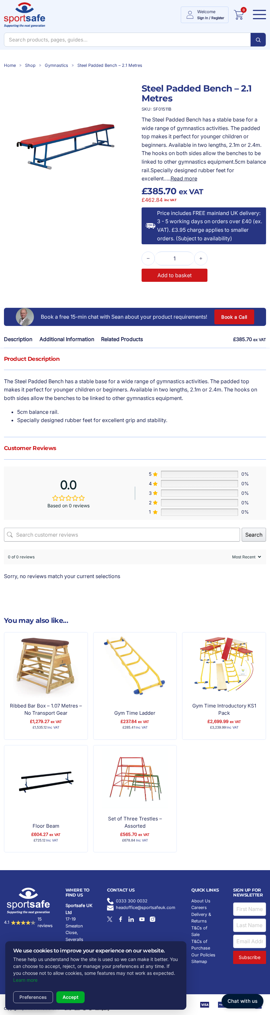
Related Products (122, 339)
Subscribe (249, 957)
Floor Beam (46, 826)
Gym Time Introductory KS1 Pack (224, 709)
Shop (30, 65)
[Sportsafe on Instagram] (152, 919)
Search (253, 534)
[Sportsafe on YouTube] (142, 919)
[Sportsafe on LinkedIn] (131, 919)
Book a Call (234, 317)
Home (10, 65)
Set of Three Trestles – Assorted (135, 822)
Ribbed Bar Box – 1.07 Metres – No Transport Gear (46, 709)
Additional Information (67, 339)
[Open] (257, 14)
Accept (70, 997)
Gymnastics (56, 65)
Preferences (33, 997)
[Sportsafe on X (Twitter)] (109, 919)
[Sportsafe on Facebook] (120, 919)
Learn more (25, 980)
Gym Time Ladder (134, 713)
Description (18, 339)
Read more (184, 178)
